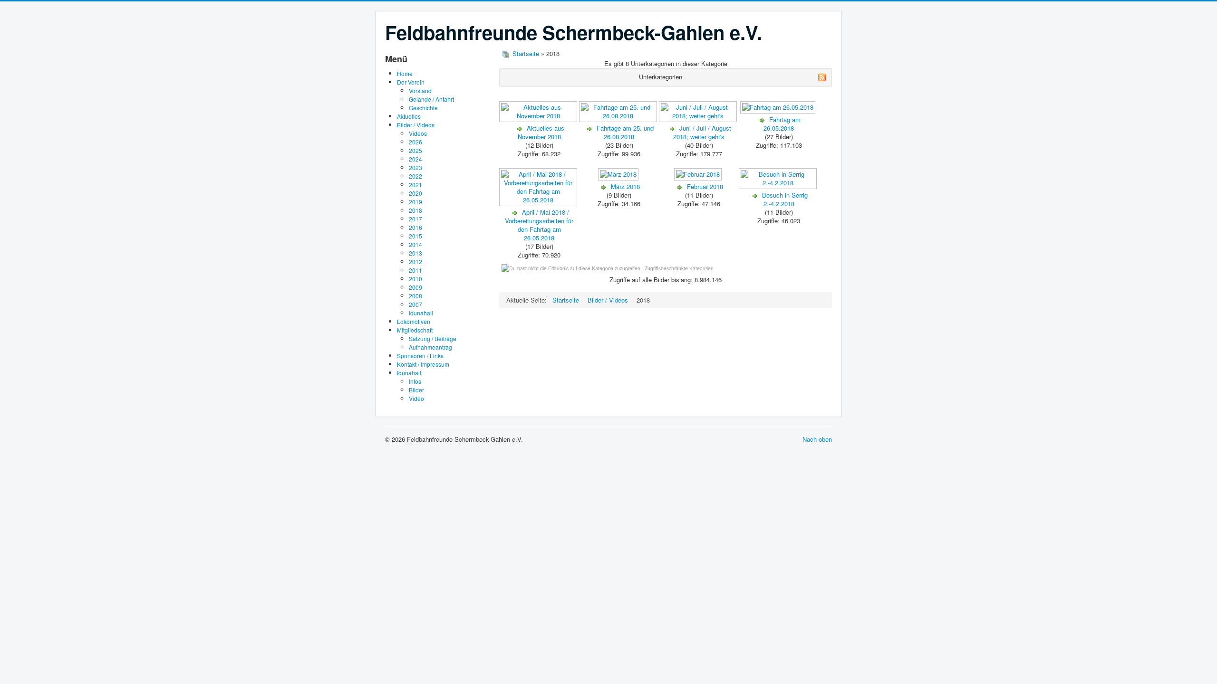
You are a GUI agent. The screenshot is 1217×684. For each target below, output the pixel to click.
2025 (415, 150)
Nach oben (817, 439)
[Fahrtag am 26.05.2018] (778, 110)
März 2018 (625, 186)
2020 (415, 193)
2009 (415, 287)
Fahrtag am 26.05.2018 (782, 124)
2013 (415, 253)
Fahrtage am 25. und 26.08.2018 (625, 132)
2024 (415, 159)
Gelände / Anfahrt (431, 99)
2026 (415, 142)
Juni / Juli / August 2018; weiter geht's (702, 132)
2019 (415, 202)
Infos (415, 381)
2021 (415, 184)
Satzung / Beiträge (432, 338)
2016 (415, 227)
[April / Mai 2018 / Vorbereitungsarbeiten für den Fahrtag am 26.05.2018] (539, 203)
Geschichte (423, 108)
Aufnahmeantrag (430, 347)
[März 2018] (619, 177)
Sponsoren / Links (420, 356)
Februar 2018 (705, 186)
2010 (415, 279)
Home (405, 73)
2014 (415, 244)
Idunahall (421, 313)
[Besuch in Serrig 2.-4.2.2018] (779, 186)
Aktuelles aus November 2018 (541, 132)
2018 (415, 210)
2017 (415, 219)
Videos (418, 133)
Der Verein (411, 82)
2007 (415, 304)
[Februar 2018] (699, 177)
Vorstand (420, 90)
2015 (415, 236)
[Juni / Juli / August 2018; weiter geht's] (699, 119)
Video (416, 398)
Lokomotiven (413, 321)
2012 (415, 261)
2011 (415, 270)
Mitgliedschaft (415, 330)
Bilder (416, 390)
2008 (415, 296)
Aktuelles (409, 116)
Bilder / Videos (416, 125)
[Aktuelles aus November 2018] (539, 119)
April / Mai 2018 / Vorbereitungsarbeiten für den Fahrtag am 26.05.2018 (539, 225)
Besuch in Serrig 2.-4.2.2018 (785, 199)
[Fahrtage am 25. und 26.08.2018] (619, 119)
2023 (415, 167)
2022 (415, 176)
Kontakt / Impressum (423, 364)
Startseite (525, 53)
